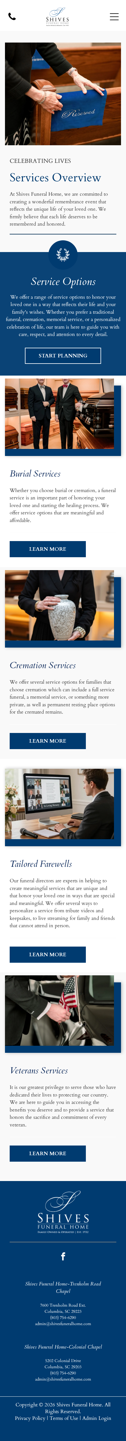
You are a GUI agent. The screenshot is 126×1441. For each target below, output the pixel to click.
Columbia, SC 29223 (63, 1311)
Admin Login (96, 1418)
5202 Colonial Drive (63, 1361)
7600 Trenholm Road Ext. (63, 1305)
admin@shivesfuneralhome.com (63, 1324)
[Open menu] (114, 16)
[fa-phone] (12, 19)
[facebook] (63, 1257)
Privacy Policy (30, 1418)
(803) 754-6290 (63, 1317)
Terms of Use (64, 1418)
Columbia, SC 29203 (63, 1367)
